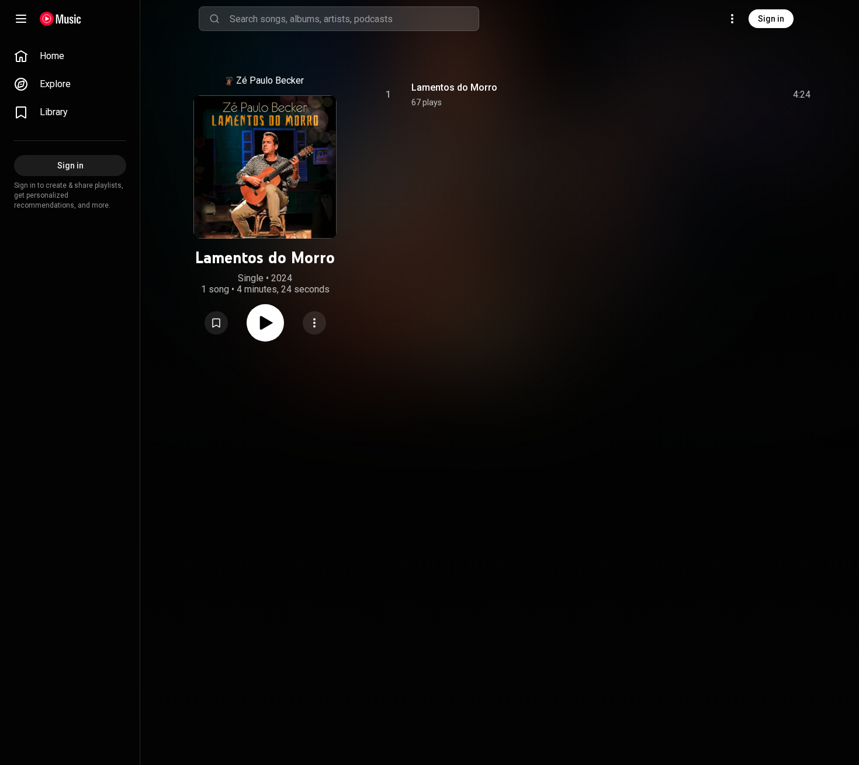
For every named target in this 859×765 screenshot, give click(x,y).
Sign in (771, 18)
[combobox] (354, 18)
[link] (70, 56)
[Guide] (21, 19)
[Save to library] (216, 323)
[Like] (713, 94)
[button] (216, 323)
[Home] (60, 19)
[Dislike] (735, 94)
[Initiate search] (214, 18)
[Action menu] (314, 323)
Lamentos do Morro (454, 87)
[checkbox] (802, 95)
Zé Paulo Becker (270, 80)
